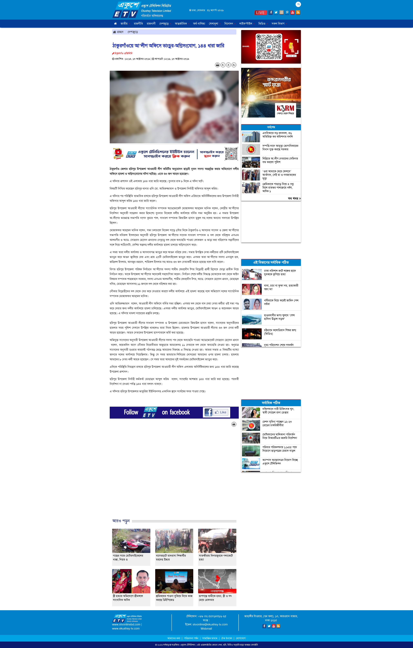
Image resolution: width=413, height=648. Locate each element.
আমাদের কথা (174, 638)
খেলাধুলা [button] (214, 24)
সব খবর (293, 198)
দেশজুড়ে (133, 32)
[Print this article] (217, 64)
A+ (234, 64)
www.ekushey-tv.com (126, 628)
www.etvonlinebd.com (126, 624)
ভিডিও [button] (262, 24)
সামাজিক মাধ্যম (209, 638)
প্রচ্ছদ (119, 32)
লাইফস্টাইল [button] (246, 24)
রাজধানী (151, 24)
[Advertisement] (174, 478)
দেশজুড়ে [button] (164, 24)
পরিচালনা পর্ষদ (191, 638)
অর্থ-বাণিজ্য (199, 24)
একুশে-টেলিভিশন (187, 644)
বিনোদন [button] (229, 24)
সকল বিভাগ (278, 24)
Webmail (206, 629)
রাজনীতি (138, 24)
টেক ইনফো (227, 638)
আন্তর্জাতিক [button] (181, 24)
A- (223, 64)
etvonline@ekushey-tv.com (210, 624)
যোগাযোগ (241, 638)
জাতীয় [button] (124, 24)
